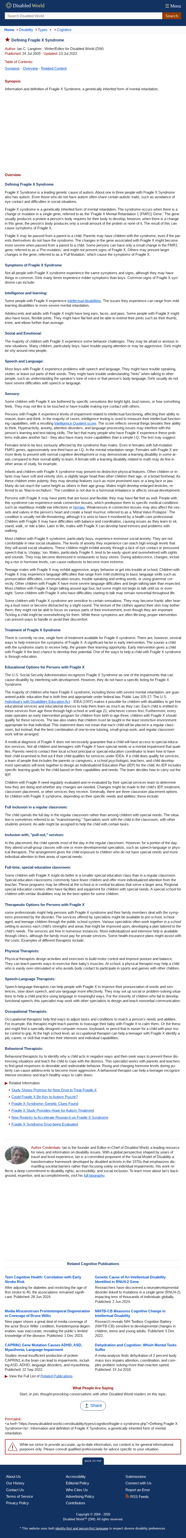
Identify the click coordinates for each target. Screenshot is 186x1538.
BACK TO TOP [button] (93, 1461)
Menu (173, 5)
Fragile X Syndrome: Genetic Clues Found (44, 1104)
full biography (94, 1175)
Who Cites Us (77, 1490)
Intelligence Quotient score (75, 423)
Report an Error (137, 1490)
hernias (79, 507)
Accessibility (76, 1476)
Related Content (54, 68)
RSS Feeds (139, 1497)
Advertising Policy (80, 1496)
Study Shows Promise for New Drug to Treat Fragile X (54, 1090)
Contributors (75, 1503)
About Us (13, 1476)
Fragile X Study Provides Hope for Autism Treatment (52, 1110)
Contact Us (15, 1490)
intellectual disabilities (84, 301)
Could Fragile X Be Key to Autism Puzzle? (44, 1097)
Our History (15, 1483)
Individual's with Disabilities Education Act (37, 701)
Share (96, 1405)
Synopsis (12, 68)
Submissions (135, 1476)
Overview (30, 68)
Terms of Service (19, 1496)
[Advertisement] (93, 132)
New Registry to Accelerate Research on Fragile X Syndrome (59, 1117)
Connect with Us (138, 1483)
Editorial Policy (77, 1483)
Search (171, 16)
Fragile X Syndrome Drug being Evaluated (44, 1124)
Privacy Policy (17, 1503)
